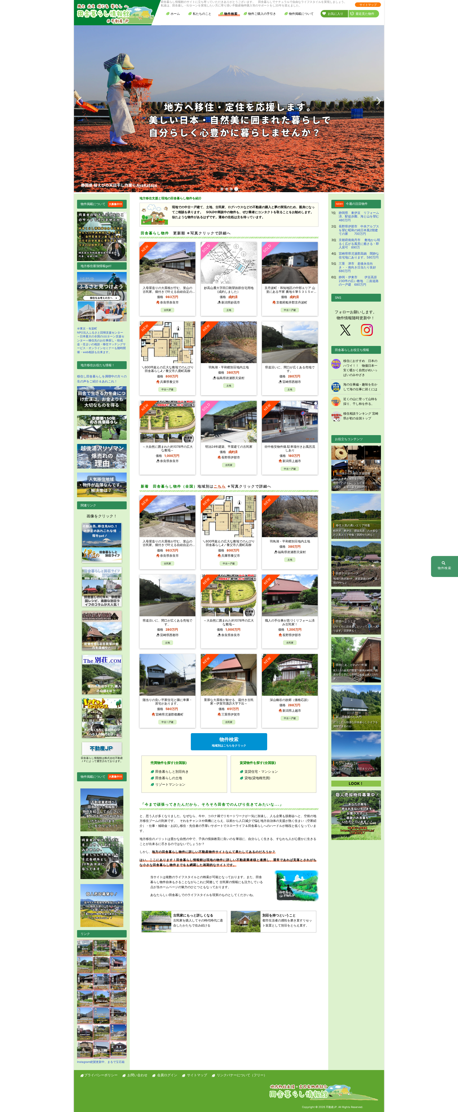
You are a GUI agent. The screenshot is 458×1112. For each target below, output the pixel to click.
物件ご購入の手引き (262, 13)
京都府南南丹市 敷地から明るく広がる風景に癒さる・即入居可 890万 (359, 243)
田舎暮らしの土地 (168, 778)
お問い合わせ (137, 1075)
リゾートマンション (170, 784)
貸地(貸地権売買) (257, 778)
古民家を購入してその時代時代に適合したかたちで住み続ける (198, 920)
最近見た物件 (365, 13)
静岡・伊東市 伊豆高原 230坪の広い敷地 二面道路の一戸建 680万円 (359, 280)
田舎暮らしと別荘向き (172, 771)
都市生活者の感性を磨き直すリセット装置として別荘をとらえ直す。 (287, 920)
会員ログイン (167, 1075)
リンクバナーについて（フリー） (242, 1075)
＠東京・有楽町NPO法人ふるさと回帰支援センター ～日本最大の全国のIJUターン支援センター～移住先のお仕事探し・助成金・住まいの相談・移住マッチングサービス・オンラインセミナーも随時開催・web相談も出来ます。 (101, 340)
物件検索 (231, 13)
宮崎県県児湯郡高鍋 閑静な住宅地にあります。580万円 (359, 255)
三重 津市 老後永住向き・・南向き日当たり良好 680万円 (359, 267)
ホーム (175, 13)
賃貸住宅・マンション (261, 771)
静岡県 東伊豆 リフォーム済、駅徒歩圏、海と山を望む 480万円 (360, 216)
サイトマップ (368, 4)
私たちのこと (202, 13)
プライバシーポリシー (101, 1075)
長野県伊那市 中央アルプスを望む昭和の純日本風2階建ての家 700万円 (359, 230)
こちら (220, 486)
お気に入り (335, 13)
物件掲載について (301, 13)
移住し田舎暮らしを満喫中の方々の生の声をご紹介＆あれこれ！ (102, 378)
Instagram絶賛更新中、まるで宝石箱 (101, 1062)
